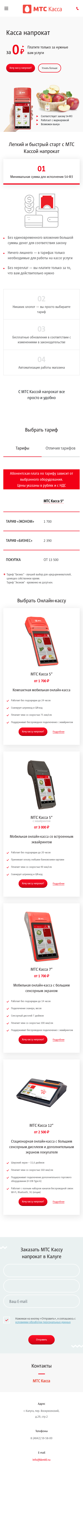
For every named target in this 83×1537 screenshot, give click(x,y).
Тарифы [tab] (22, 448)
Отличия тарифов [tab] (60, 448)
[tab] (41, 171)
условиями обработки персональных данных (43, 1322)
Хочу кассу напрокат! (21, 67)
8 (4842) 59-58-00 (41, 1438)
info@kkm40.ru (41, 1459)
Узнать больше (49, 67)
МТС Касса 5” (54, 501)
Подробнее (58, 731)
